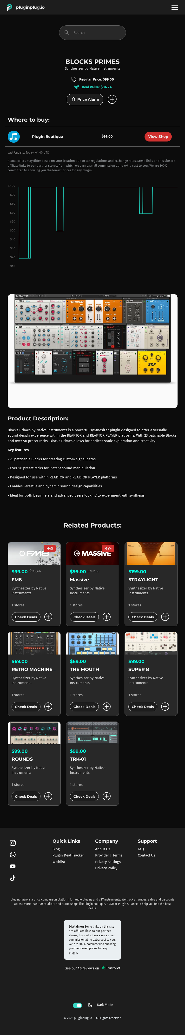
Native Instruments (104, 68)
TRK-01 (78, 759)
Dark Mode (100, 1005)
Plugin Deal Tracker (68, 855)
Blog (56, 849)
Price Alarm (85, 99)
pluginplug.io (30, 7)
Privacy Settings (108, 862)
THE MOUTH (84, 669)
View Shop (158, 136)
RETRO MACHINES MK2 (39, 669)
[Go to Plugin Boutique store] (15, 136)
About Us (102, 849)
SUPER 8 (138, 669)
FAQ (141, 849)
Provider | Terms (108, 855)
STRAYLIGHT (143, 579)
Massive (79, 579)
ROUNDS (22, 759)
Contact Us (146, 855)
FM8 (17, 579)
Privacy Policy (106, 868)
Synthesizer (74, 68)
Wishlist (59, 862)
